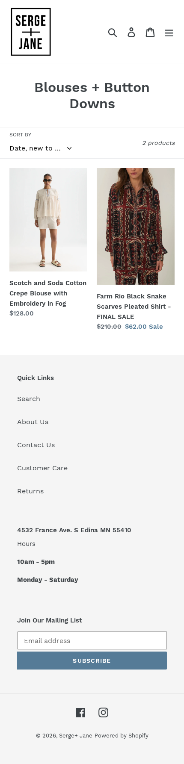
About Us (32, 422)
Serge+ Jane (75, 735)
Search (28, 399)
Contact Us (36, 445)
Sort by (20, 135)
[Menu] (169, 31)
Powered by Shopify (121, 735)
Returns (30, 491)
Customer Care (42, 468)
